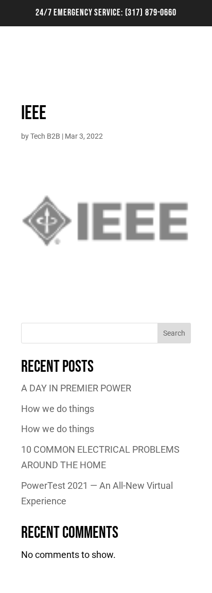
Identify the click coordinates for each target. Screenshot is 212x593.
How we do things (57, 408)
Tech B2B (45, 136)
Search (174, 333)
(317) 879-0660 (151, 12)
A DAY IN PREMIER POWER (76, 388)
